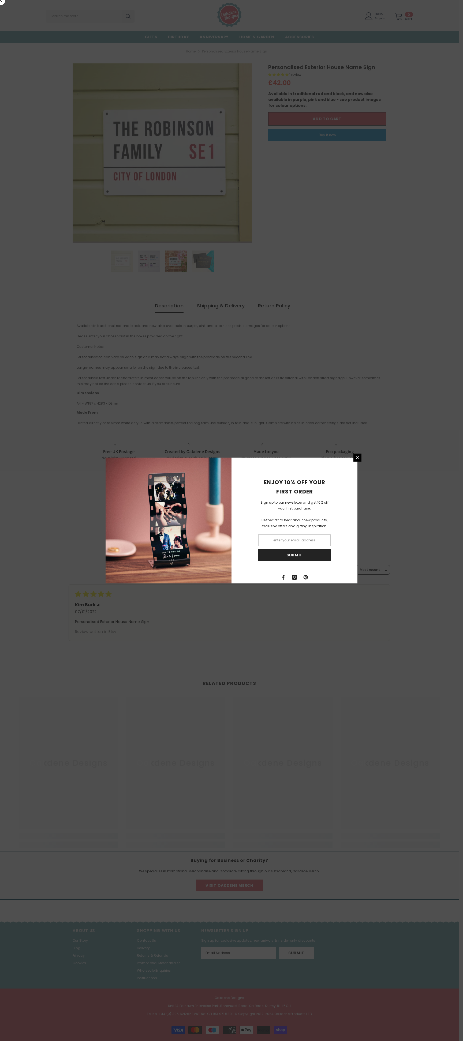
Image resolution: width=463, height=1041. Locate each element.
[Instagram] (294, 577)
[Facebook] (283, 577)
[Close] (357, 458)
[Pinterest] (305, 577)
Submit (294, 555)
